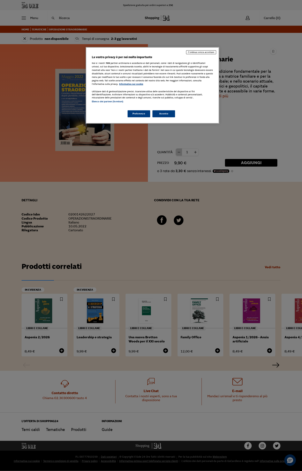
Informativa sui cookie (131, 84)
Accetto (163, 113)
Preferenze (139, 113)
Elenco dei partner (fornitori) (107, 101)
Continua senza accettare (201, 52)
